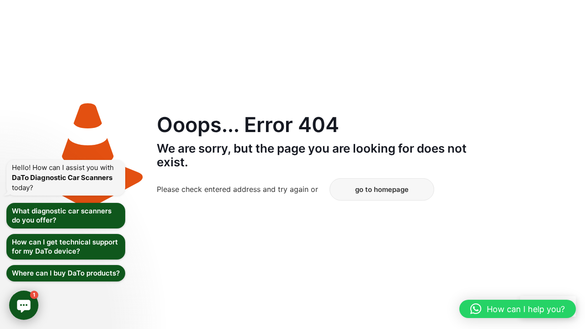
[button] (517, 309)
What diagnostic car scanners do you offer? (62, 215)
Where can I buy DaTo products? (66, 273)
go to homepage (382, 189)
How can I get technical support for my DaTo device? (65, 246)
